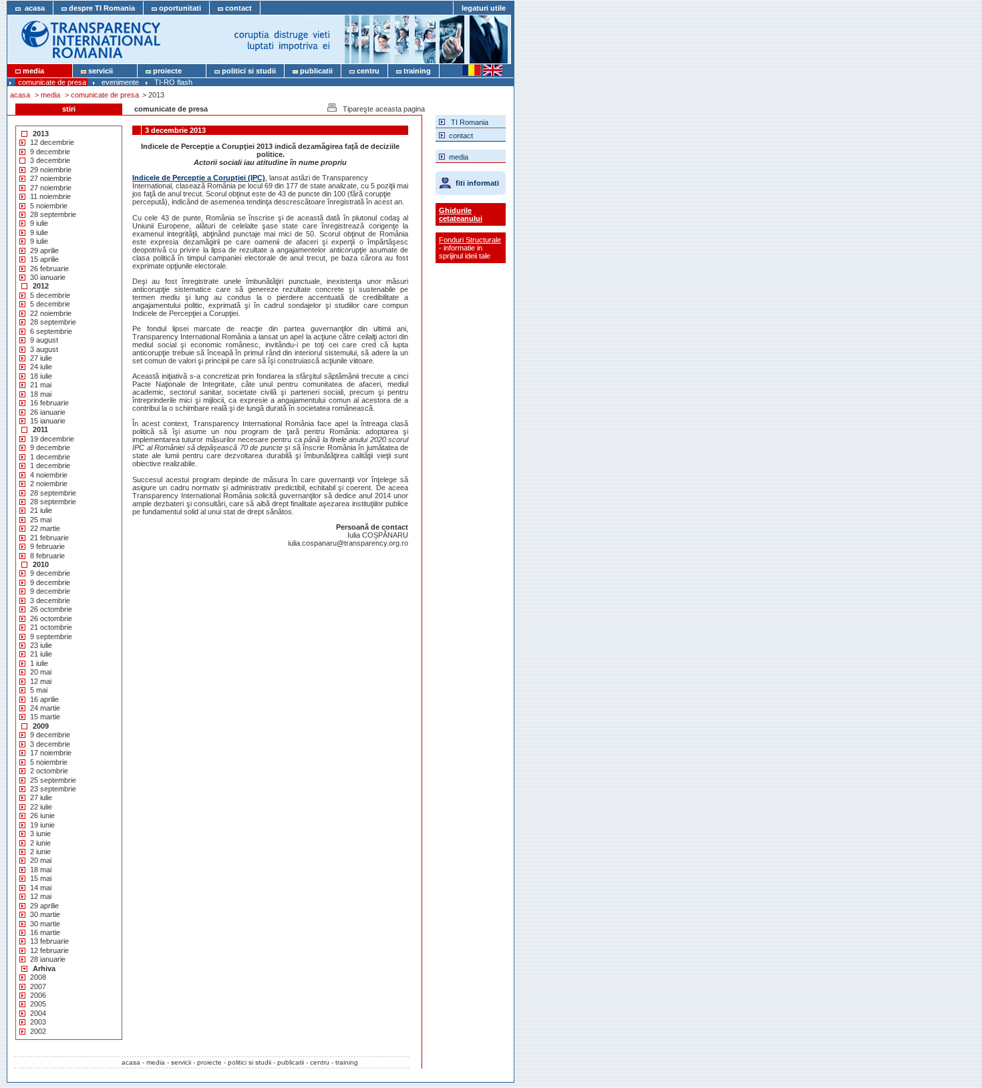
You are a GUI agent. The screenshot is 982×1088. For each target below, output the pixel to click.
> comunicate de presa (102, 95)
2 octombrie (49, 771)
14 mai (40, 888)
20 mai (40, 672)
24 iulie (41, 367)
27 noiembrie (50, 178)
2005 (38, 1004)
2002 (38, 1031)
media (42, 71)
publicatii (315, 71)
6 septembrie (51, 331)
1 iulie (39, 663)
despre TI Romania (101, 8)
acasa (33, 8)
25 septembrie (53, 780)
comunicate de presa (52, 82)
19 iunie (42, 825)
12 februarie (49, 950)
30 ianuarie (47, 277)
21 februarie (49, 538)
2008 (38, 977)
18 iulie (41, 376)
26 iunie (42, 815)
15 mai (40, 878)
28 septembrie (53, 214)
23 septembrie (53, 789)
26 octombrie (51, 609)
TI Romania (466, 122)
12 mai (40, 681)
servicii (107, 71)
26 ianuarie (47, 412)
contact (237, 8)
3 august (44, 349)
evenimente (120, 82)
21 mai (40, 385)
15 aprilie (44, 259)
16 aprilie (44, 699)
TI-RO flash (173, 82)
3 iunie (40, 834)
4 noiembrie (48, 475)
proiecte (174, 71)
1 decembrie (50, 457)
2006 (38, 995)
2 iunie (40, 843)
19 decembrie (52, 439)
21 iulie (41, 510)
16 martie (45, 932)
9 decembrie (50, 152)
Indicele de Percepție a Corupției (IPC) (198, 178)
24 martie (45, 708)
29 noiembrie (50, 170)
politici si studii (248, 71)
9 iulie (39, 223)
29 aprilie (44, 250)
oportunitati (179, 8)
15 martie (45, 717)
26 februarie (49, 268)
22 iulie (41, 807)
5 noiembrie (48, 206)
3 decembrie (50, 160)
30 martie (45, 914)
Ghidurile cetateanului (460, 214)
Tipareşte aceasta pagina (381, 109)
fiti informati (477, 183)
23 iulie (41, 645)
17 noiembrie (50, 753)
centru (367, 71)
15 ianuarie (47, 421)
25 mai (40, 520)
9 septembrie (51, 636)
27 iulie (41, 358)
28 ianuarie (47, 959)
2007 (38, 986)
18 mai (40, 394)
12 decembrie (52, 142)
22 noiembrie (50, 313)
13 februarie (49, 941)
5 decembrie (50, 295)
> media (47, 95)
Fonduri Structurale (470, 240)
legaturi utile (484, 8)
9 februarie (47, 546)
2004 (38, 1013)
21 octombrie (51, 627)
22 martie (45, 528)
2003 (38, 1022)
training (416, 71)
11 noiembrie (50, 196)
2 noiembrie (48, 484)
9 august (44, 340)
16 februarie (49, 403)
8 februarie (47, 556)
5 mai (38, 690)
